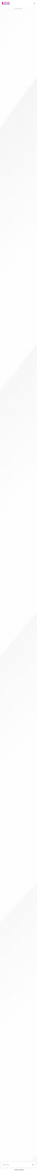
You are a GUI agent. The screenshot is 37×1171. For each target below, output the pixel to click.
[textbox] (17, 1164)
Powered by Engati (19, 1169)
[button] (34, 3)
